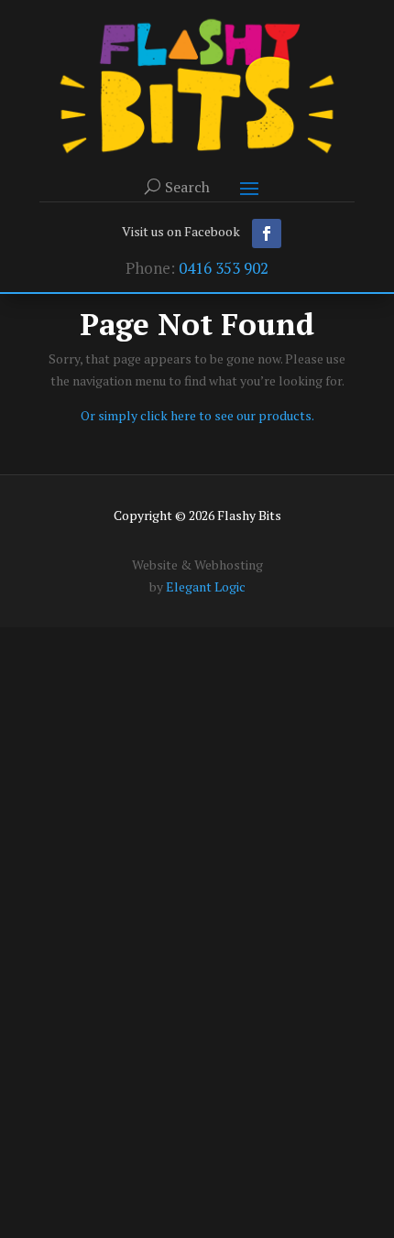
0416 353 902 (223, 267)
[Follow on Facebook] (266, 233)
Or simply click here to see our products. (197, 415)
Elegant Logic (206, 586)
